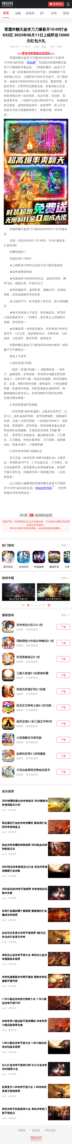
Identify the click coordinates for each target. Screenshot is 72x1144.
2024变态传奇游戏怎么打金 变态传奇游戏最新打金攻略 (24, 868)
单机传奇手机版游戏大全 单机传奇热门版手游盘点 (24, 1111)
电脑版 (22, 1130)
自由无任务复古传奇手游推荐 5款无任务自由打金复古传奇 (24, 934)
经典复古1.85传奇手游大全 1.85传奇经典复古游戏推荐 (24, 1089)
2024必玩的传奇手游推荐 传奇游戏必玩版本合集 (24, 891)
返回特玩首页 (43, 515)
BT (42, 13)
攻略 (18, 13)
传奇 (54, 13)
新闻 (66, 13)
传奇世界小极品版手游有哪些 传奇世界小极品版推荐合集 (24, 1023)
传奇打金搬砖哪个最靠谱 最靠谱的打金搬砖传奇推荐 (24, 913)
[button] (49, 605)
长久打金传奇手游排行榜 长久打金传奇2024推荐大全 (24, 1067)
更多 (63, 545)
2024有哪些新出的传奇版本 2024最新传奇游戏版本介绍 (25, 802)
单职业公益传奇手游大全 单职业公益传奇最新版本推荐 (24, 957)
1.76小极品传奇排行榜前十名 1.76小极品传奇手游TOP (24, 1001)
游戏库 (30, 13)
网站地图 (50, 1130)
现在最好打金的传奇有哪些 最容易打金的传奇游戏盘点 (24, 825)
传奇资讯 (12, 810)
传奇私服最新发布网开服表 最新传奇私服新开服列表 (24, 979)
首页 (6, 13)
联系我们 (58, 4)
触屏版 (36, 1130)
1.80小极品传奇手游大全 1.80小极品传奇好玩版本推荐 (24, 1045)
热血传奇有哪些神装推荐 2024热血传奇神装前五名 (24, 846)
